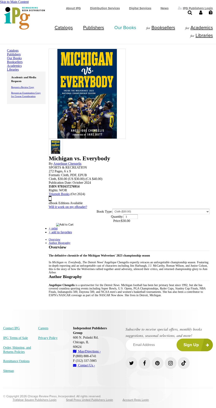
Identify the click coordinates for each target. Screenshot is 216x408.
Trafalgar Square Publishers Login (35, 400)
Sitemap (8, 371)
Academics (201, 27)
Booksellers (163, 27)
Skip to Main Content (14, 2)
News (165, 8)
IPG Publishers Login (198, 8)
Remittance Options (16, 361)
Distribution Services (105, 8)
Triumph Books (59, 194)
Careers (43, 328)
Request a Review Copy (22, 87)
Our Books (125, 27)
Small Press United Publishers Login (89, 400)
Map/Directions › (89, 351)
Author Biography (59, 243)
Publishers (93, 27)
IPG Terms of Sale (15, 338)
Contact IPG (11, 328)
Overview (54, 239)
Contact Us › (86, 365)
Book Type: (104, 211)
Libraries (204, 35)
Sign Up (191, 344)
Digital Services (140, 8)
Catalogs (64, 27)
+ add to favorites (60, 232)
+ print (53, 228)
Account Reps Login (136, 400)
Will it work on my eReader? (68, 207)
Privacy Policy (48, 338)
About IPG (73, 8)
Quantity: (117, 216)
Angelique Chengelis (67, 163)
